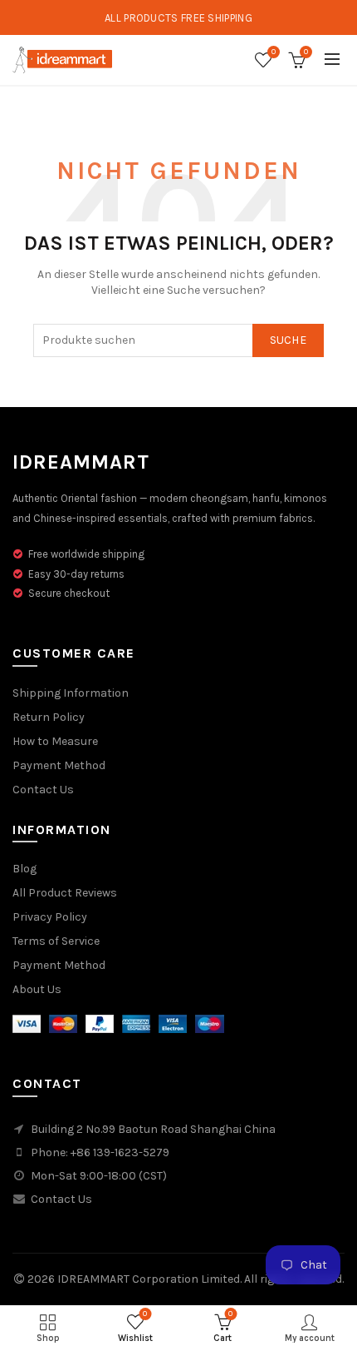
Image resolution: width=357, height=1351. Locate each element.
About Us (36, 989)
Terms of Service (56, 941)
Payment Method (58, 765)
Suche (288, 340)
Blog (24, 869)
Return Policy (48, 717)
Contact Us (43, 789)
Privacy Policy (49, 917)
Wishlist (273, 52)
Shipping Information (70, 693)
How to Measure (55, 741)
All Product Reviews (64, 893)
